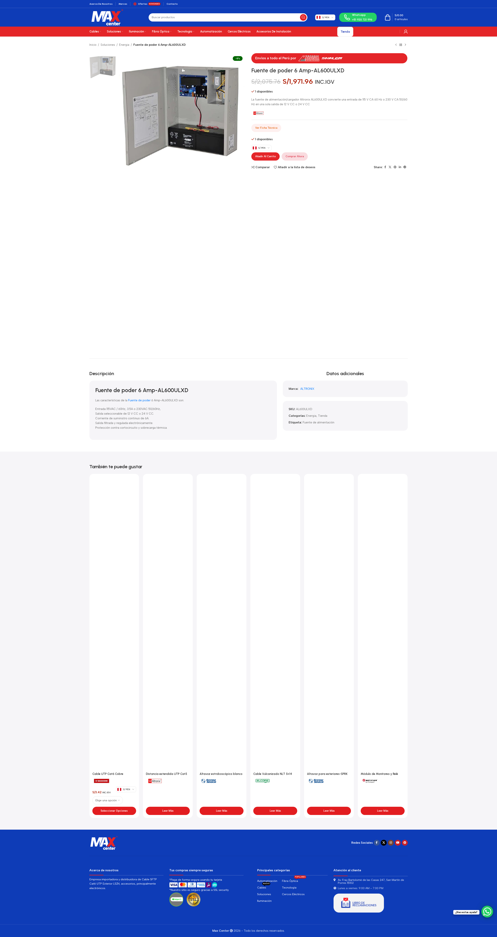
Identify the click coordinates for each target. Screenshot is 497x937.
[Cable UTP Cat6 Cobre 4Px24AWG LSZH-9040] (114, 623)
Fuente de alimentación (318, 422)
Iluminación (264, 901)
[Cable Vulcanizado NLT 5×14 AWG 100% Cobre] (275, 623)
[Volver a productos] (400, 45)
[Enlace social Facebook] (385, 167)
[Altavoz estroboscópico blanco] (222, 623)
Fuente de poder (139, 400)
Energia (124, 45)
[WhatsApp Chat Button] (487, 911)
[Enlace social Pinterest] (395, 167)
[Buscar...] (303, 17)
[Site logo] (107, 17)
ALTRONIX (307, 389)
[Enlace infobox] (358, 17)
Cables (263, 886)
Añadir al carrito (265, 156)
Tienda (322, 416)
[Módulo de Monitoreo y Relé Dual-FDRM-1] (383, 623)
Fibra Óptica (293, 880)
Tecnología (289, 887)
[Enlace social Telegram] (404, 167)
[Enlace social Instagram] (391, 843)
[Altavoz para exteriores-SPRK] (329, 623)
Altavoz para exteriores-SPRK (327, 774)
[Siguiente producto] (405, 45)
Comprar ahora (295, 156)
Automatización (267, 881)
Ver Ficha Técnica (266, 127)
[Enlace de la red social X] (390, 167)
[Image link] (104, 842)
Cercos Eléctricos (293, 894)
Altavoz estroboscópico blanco (221, 774)
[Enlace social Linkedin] (400, 167)
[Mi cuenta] (406, 31)
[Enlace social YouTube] (398, 843)
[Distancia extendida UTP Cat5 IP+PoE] (168, 623)
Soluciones (108, 45)
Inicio (92, 45)
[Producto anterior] (396, 45)
